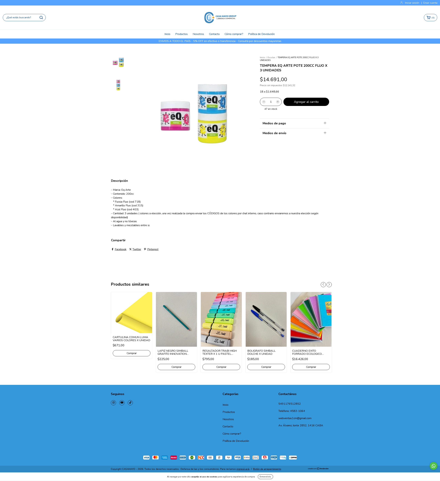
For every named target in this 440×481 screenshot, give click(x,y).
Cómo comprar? (234, 34)
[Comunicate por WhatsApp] (433, 466)
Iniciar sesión (412, 2)
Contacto (214, 34)
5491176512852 (289, 404)
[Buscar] (41, 17)
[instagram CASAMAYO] (113, 402)
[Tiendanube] (318, 469)
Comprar (132, 353)
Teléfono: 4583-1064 (291, 411)
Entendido (265, 476)
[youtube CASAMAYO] (121, 402)
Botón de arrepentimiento (267, 469)
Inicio (167, 34)
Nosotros (198, 34)
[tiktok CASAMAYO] (130, 402)
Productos (181, 34)
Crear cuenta (430, 2)
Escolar (271, 57)
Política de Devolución (261, 34)
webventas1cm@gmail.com (294, 418)
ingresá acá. (243, 469)
